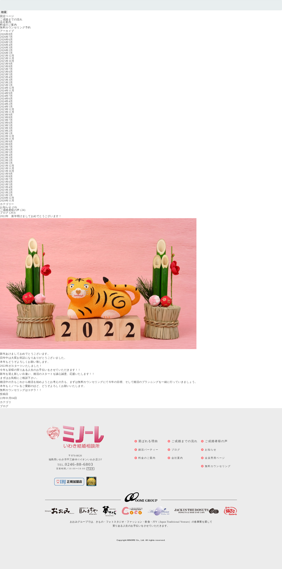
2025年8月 (6, 66)
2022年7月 (6, 147)
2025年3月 (6, 79)
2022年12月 (7, 136)
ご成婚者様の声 (10, 210)
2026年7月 (6, 36)
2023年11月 (7, 112)
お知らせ (5, 207)
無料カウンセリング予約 (15, 27)
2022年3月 (6, 157)
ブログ (4, 212)
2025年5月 (6, 74)
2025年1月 (6, 85)
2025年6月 (6, 71)
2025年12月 (7, 55)
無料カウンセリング (218, 466)
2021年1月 (6, 195)
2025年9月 (6, 63)
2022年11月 (7, 138)
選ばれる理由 (148, 441)
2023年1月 (6, 133)
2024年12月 (7, 87)
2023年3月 (6, 128)
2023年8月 (6, 117)
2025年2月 (6, 82)
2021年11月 (7, 168)
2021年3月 (6, 189)
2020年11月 (7, 200)
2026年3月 (6, 47)
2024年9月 (6, 93)
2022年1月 (6, 163)
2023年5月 (6, 125)
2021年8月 (6, 176)
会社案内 (5, 22)
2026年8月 (6, 34)
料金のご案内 (8, 24)
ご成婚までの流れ (11, 19)
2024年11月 (7, 90)
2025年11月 (7, 58)
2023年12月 (7, 109)
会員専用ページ (215, 457)
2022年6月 (6, 149)
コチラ (32, 390)
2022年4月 (6, 155)
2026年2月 (6, 50)
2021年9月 (6, 173)
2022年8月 (6, 144)
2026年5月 (6, 42)
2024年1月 (6, 106)
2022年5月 (6, 152)
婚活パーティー (148, 449)
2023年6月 (6, 122)
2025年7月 (6, 69)
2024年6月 (6, 98)
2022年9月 (6, 141)
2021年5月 (6, 184)
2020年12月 (7, 198)
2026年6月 (6, 39)
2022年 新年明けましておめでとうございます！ (30, 216)
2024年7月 (6, 96)
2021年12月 (7, 165)
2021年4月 (6, 187)
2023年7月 (6, 120)
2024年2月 (6, 104)
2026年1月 (6, 53)
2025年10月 (7, 61)
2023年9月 (6, 114)
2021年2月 (6, 192)
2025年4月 (6, 77)
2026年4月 (6, 45)
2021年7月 (6, 179)
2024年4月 (6, 101)
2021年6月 (6, 181)
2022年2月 (6, 160)
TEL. (75, 464)
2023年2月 (6, 130)
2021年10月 (7, 171)
